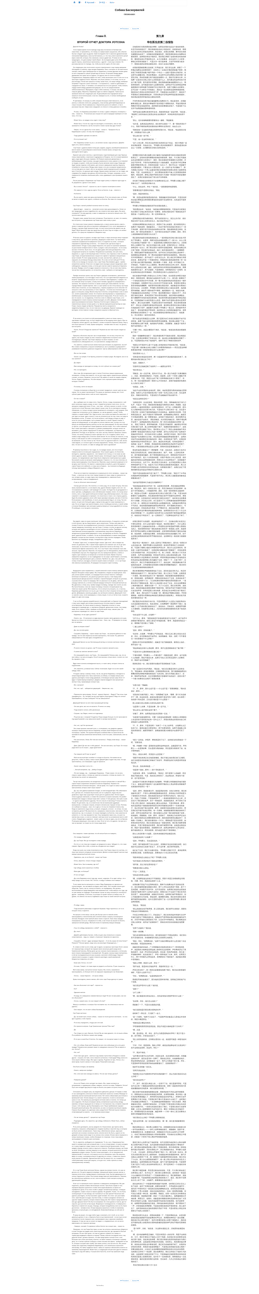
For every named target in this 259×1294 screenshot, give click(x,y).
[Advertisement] (129, 19)
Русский (90, 2)
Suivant (134, 29)
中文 (103, 2)
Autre (112, 2)
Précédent (125, 29)
